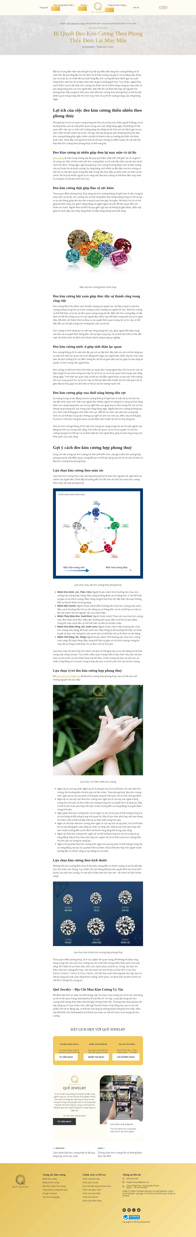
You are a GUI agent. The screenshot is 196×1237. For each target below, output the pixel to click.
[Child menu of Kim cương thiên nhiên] (55, 8)
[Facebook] (124, 1210)
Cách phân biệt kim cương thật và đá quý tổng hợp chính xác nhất (74, 1152)
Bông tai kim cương (51, 1182)
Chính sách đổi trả (90, 1197)
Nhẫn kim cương (50, 1179)
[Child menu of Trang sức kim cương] (109, 10)
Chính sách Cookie (90, 1182)
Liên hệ (136, 7)
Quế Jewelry (89, 47)
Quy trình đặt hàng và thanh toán (97, 1186)
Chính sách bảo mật (91, 1179)
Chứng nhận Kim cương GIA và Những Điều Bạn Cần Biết (120, 1152)
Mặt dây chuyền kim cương (54, 1186)
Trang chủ (44, 7)
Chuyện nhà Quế (50, 1193)
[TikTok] (134, 1210)
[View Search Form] (163, 7)
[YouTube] (138, 1210)
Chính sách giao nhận (92, 1190)
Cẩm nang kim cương (98, 28)
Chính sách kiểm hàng (92, 1200)
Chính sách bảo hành (92, 1193)
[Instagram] (129, 1210)
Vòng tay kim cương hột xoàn (55, 1190)
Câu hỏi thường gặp (51, 1197)
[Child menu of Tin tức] (82, 8)
